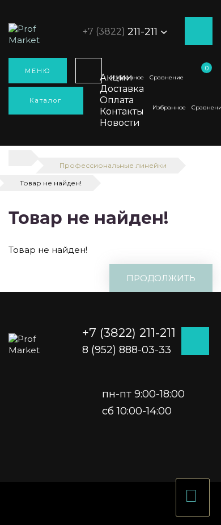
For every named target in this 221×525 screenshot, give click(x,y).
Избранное (169, 107)
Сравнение (167, 77)
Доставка (122, 88)
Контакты (122, 111)
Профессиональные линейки (113, 165)
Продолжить (161, 278)
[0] (203, 77)
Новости (120, 122)
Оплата (117, 100)
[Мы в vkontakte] (209, 181)
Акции (116, 77)
